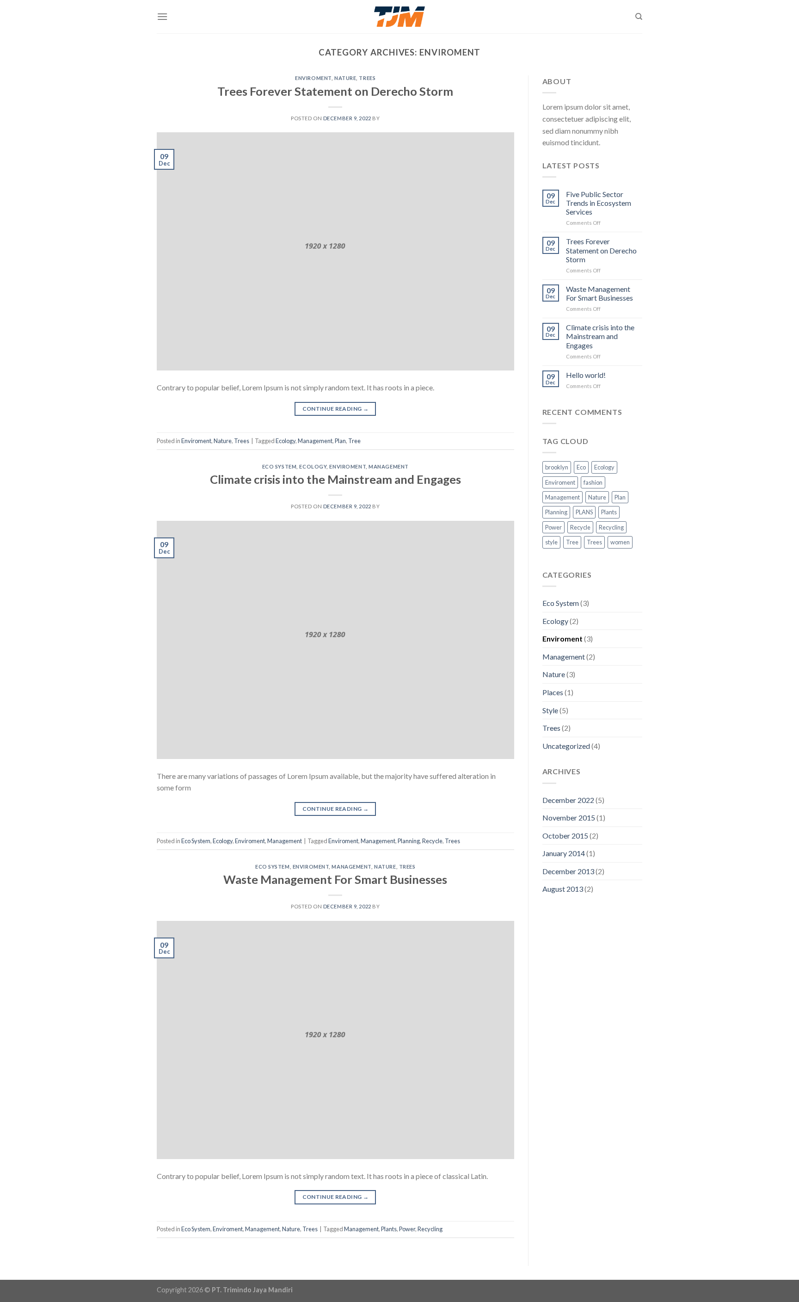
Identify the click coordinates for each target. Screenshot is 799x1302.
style (551, 542)
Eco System (279, 466)
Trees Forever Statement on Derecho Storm (335, 91)
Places (552, 692)
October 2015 (565, 835)
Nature (345, 78)
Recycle (432, 841)
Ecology (285, 440)
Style (550, 710)
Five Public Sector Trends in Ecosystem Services (598, 203)
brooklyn (556, 467)
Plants (389, 1229)
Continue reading (335, 408)
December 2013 (568, 871)
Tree (354, 440)
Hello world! (586, 374)
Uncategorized (566, 745)
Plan (340, 440)
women (620, 542)
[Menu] (162, 16)
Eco (581, 467)
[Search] (638, 16)
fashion (593, 482)
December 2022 (568, 800)
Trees (367, 78)
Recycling (430, 1229)
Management (315, 440)
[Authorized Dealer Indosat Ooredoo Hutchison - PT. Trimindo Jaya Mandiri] (399, 16)
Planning (409, 841)
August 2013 (562, 888)
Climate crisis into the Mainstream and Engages (335, 479)
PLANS (584, 512)
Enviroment (313, 78)
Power (407, 1229)
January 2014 (563, 853)
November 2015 (568, 817)
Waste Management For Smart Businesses (335, 879)
